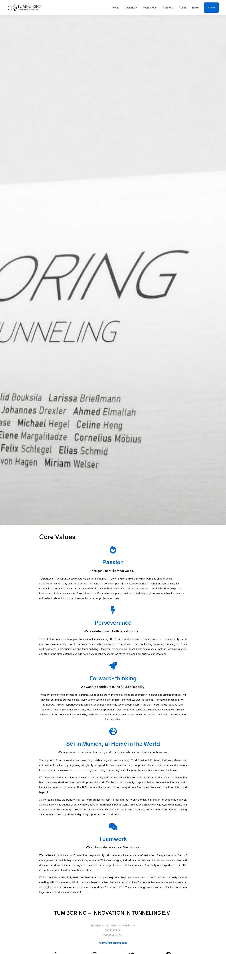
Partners (168, 7)
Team (182, 7)
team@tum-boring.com (113, 942)
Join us (211, 7)
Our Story (131, 7)
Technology (150, 7)
